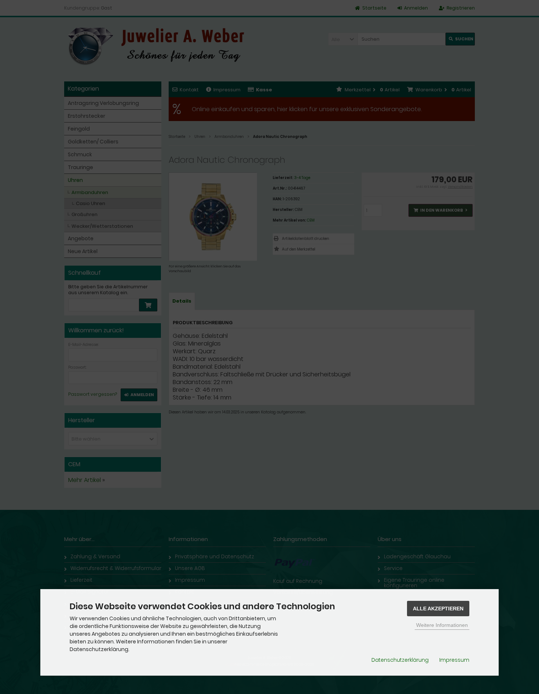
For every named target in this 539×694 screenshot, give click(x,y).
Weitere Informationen (442, 625)
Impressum (454, 660)
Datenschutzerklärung (400, 660)
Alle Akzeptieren (438, 608)
